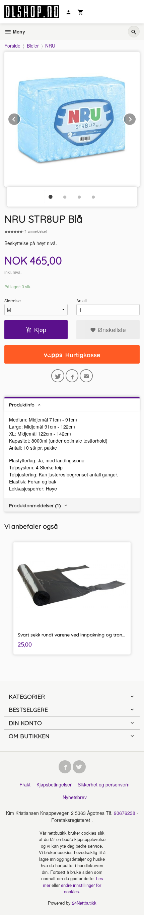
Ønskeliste (111, 329)
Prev (20, 118)
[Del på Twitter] (57, 375)
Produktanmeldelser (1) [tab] (35, 506)
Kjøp (40, 329)
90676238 (124, 813)
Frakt (24, 784)
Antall (81, 300)
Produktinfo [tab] (21, 405)
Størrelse (12, 300)
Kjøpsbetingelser (54, 784)
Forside (12, 45)
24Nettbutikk (84, 903)
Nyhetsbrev (75, 797)
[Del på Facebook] (72, 375)
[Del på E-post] (86, 375)
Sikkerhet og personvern (104, 784)
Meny (18, 31)
